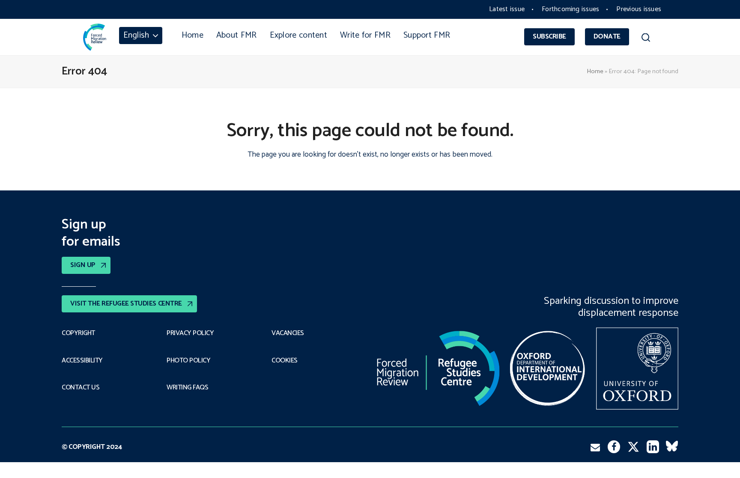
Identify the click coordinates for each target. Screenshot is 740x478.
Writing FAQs (187, 388)
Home (595, 71)
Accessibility (82, 361)
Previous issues (638, 9)
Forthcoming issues (570, 9)
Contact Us (80, 388)
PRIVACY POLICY (190, 333)
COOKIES (285, 361)
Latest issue (507, 9)
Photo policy (188, 361)
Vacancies (288, 333)
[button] (645, 39)
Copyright (78, 333)
